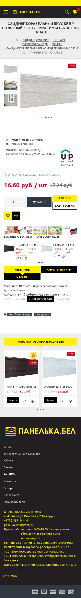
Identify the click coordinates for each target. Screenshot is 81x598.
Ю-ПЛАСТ (59, 40)
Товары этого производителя (40, 341)
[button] (45, 117)
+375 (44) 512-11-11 (17, 520)
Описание (22, 269)
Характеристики (59, 269)
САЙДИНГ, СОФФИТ (36, 40)
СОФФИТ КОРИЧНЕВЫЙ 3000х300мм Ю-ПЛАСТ (28, 245)
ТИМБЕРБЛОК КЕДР (35, 44)
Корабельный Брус (19, 314)
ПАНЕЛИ (57, 44)
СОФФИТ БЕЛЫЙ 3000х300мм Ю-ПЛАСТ (65, 245)
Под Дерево (43, 314)
